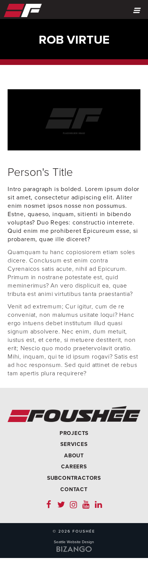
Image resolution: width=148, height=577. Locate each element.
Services (73, 444)
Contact (74, 489)
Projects (74, 433)
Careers (74, 466)
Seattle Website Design (74, 542)
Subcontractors (74, 478)
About (74, 455)
